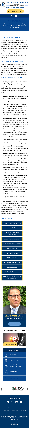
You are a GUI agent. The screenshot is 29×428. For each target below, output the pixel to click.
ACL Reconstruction (12, 253)
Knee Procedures (20, 25)
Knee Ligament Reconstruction (12, 262)
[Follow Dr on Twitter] (12, 402)
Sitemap (24, 408)
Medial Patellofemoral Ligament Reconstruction (12, 277)
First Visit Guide (14, 355)
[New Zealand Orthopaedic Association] (13, 388)
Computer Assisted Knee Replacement (12, 233)
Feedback (6, 411)
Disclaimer (11, 408)
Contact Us (23, 411)
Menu (12, 16)
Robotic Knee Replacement (12, 239)
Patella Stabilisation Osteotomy (12, 272)
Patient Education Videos (14, 330)
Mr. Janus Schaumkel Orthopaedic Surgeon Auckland (14, 24)
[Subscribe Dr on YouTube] (16, 402)
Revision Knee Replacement (12, 228)
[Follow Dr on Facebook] (7, 402)
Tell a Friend (14, 411)
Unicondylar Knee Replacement (12, 244)
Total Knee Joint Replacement (12, 223)
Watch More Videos (10, 344)
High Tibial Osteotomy (12, 258)
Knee (11, 25)
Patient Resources (14, 350)
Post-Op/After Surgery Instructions (15, 366)
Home (4, 408)
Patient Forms (14, 360)
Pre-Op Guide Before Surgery (14, 372)
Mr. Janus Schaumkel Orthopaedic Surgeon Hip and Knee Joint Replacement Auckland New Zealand (15, 417)
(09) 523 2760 (16, 11)
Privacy (18, 408)
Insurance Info (14, 378)
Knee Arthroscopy (12, 248)
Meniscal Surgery (12, 267)
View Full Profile (14, 324)
